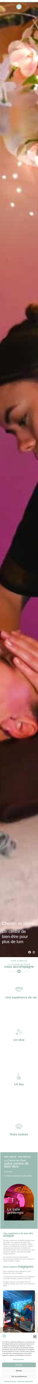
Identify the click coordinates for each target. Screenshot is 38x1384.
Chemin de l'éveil (18, 918)
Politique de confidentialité (25, 1381)
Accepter (19, 1365)
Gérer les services (18, 1359)
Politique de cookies (10, 1381)
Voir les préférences (19, 1376)
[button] (35, 1336)
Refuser (19, 1371)
